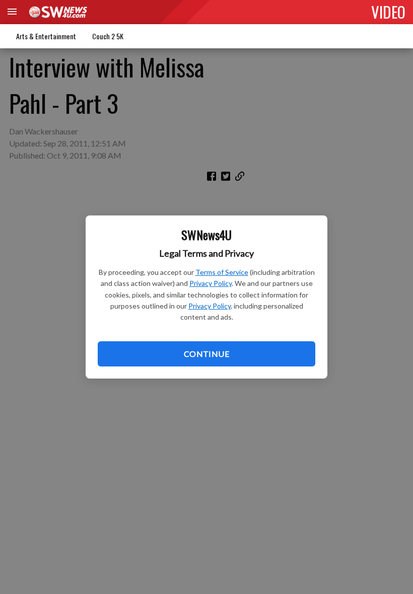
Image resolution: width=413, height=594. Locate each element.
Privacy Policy (210, 283)
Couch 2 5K (107, 36)
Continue (206, 353)
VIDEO (388, 11)
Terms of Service (221, 272)
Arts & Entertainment (46, 36)
